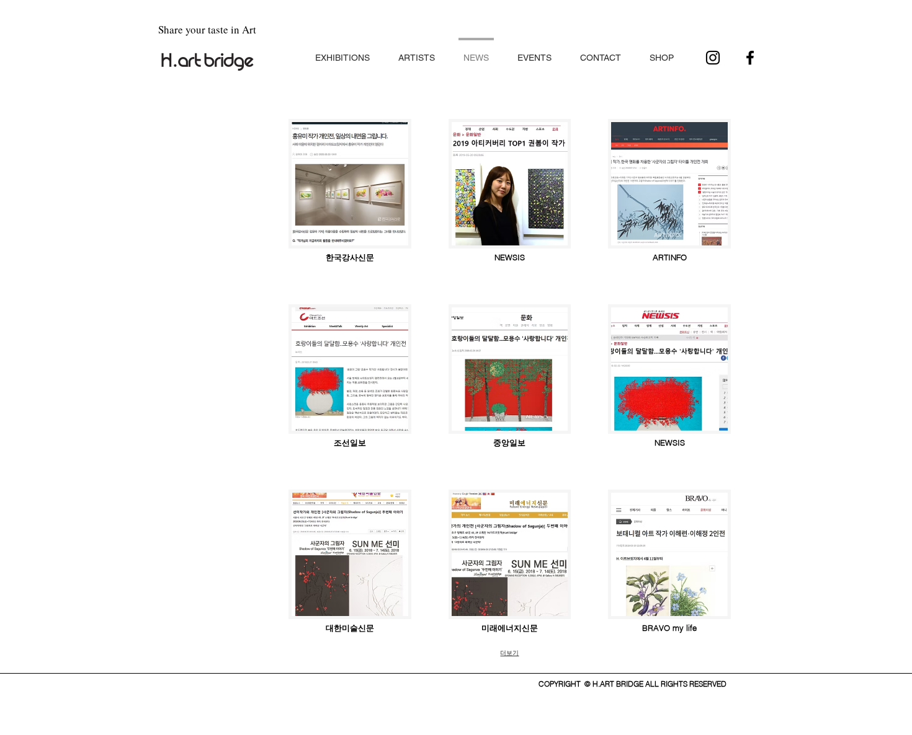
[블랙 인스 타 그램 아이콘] (713, 57)
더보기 (509, 652)
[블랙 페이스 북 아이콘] (750, 57)
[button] (342, 52)
